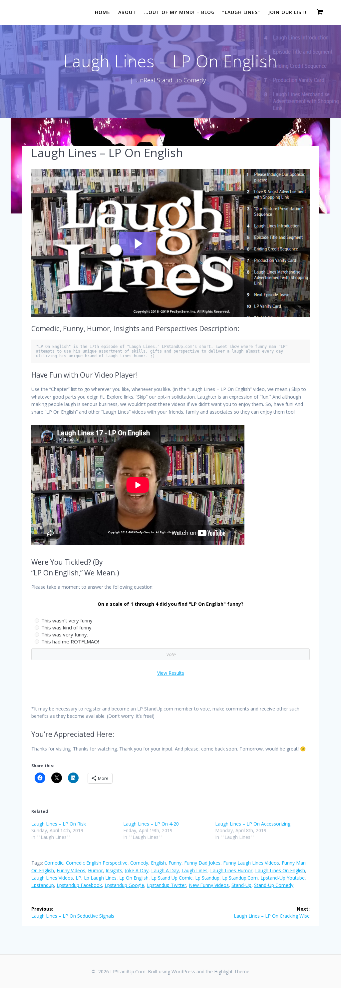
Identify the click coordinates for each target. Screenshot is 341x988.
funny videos (71, 870)
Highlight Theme (231, 971)
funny (175, 863)
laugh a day (165, 870)
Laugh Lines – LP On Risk (58, 824)
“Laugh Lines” (241, 12)
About (127, 12)
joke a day (137, 870)
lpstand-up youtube (282, 878)
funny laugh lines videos (251, 863)
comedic (53, 863)
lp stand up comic (171, 878)
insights (114, 870)
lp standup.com (240, 878)
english (158, 863)
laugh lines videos (52, 878)
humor (95, 870)
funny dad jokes (202, 863)
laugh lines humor (231, 870)
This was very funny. (64, 634)
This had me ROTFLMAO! (70, 641)
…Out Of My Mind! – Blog (179, 12)
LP (78, 878)
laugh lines (194, 870)
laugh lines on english (280, 870)
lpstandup (42, 885)
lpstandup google (124, 885)
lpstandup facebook (79, 885)
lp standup (207, 878)
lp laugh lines (100, 878)
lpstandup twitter (166, 885)
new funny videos (209, 885)
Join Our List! (287, 12)
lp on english (134, 878)
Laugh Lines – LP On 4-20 (151, 824)
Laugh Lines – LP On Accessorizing (252, 824)
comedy (139, 863)
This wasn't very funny (67, 620)
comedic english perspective (97, 863)
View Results (170, 673)
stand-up (241, 885)
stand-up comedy (273, 885)
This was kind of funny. (67, 627)
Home (102, 12)
